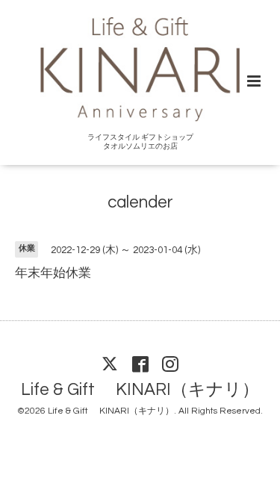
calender (140, 202)
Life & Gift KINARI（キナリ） (140, 390)
